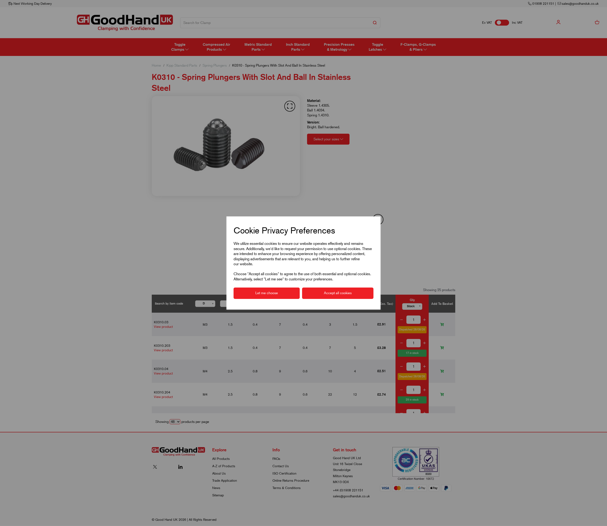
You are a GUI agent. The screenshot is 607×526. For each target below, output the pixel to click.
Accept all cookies (338, 293)
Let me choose (266, 293)
